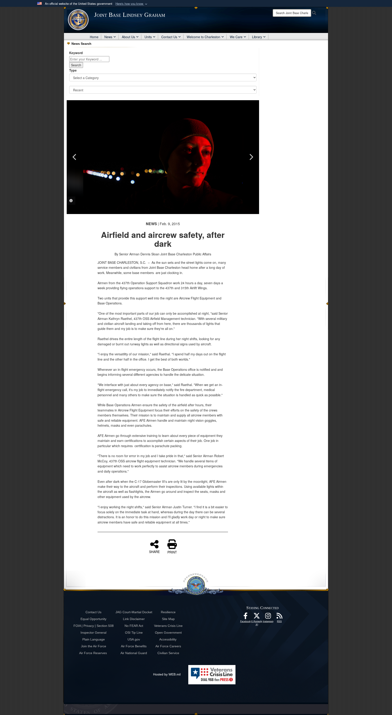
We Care (236, 37)
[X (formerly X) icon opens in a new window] (256, 617)
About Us (128, 37)
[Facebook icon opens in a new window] (245, 617)
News (108, 37)
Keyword (76, 52)
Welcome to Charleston (203, 37)
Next (251, 157)
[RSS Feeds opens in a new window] (279, 617)
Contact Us (169, 37)
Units (148, 37)
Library (257, 37)
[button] (131, 3)
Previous (74, 157)
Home (94, 37)
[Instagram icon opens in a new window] (268, 617)
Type (73, 70)
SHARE (154, 551)
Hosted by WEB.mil (167, 674)
